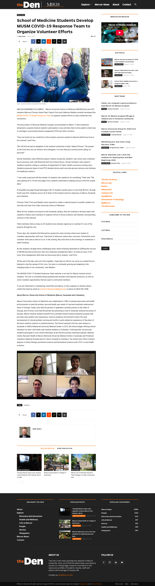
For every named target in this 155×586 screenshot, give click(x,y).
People (104, 109)
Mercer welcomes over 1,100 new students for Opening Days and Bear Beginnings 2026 (117, 157)
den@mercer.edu (65, 575)
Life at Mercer (119, 64)
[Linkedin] (43, 41)
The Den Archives (109, 179)
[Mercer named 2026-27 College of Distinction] (56, 462)
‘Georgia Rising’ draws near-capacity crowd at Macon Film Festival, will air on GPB (29, 475)
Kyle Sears (22, 36)
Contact (126, 4)
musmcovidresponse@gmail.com (53, 289)
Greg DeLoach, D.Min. (117, 147)
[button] (135, 4)
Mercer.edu (106, 183)
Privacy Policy (83, 584)
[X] (38, 41)
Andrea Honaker (113, 109)
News (126, 584)
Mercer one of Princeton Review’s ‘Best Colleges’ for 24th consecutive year (83, 475)
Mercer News (102, 4)
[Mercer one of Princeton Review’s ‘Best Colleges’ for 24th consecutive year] (83, 462)
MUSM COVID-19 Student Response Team (34, 116)
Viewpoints (118, 75)
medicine (27, 405)
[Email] (59, 41)
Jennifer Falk (115, 163)
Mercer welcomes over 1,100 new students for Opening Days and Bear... (83, 534)
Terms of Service (96, 584)
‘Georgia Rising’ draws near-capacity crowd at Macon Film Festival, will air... (82, 511)
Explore (85, 4)
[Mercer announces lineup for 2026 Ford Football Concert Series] (107, 62)
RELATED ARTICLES (47, 448)
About (116, 4)
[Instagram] (109, 562)
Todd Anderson (116, 134)
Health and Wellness (24, 470)
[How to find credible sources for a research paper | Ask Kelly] (107, 84)
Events (104, 186)
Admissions (134, 584)
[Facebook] (33, 41)
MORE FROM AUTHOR (64, 448)
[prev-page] (18, 481)
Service (104, 122)
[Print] (64, 41)
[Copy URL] (54, 41)
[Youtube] (122, 562)
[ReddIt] (49, 41)
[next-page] (22, 481)
